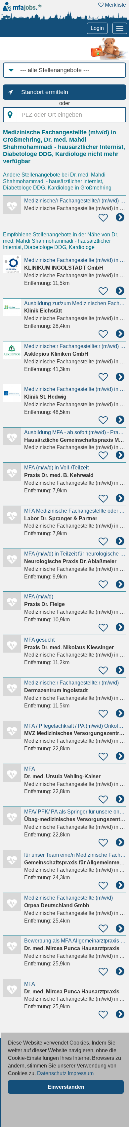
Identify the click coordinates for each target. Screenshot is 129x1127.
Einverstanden (66, 1087)
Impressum (81, 1073)
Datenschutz (51, 1073)
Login (97, 28)
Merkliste (115, 5)
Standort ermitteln (44, 92)
